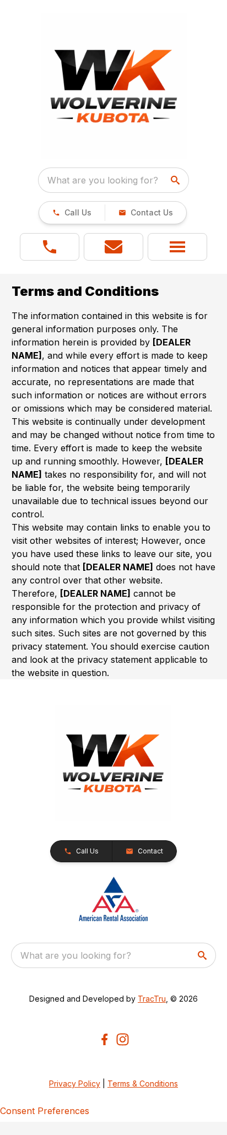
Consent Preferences (44, 1110)
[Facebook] (104, 1039)
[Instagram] (122, 1039)
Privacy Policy (74, 1083)
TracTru (152, 998)
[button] (72, 212)
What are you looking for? (102, 180)
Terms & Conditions (142, 1083)
